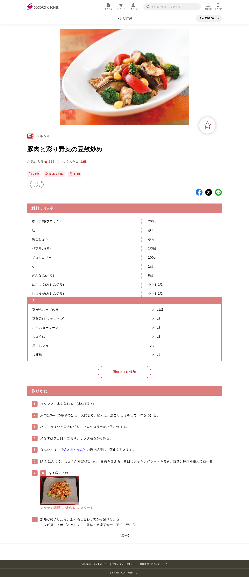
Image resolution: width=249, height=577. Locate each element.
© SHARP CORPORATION (124, 573)
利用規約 (86, 564)
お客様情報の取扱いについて (152, 564)
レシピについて (37, 184)
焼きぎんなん (73, 449)
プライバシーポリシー (123, 564)
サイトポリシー (101, 564)
